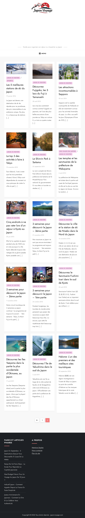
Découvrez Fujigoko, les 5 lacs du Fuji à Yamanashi (40, 92)
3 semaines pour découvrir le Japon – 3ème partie (42, 227)
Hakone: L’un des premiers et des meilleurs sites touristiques (68, 362)
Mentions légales (37, 447)
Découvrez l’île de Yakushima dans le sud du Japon (42, 367)
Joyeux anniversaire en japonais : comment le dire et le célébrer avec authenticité (14, 499)
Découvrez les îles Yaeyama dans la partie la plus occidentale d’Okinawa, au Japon (15, 368)
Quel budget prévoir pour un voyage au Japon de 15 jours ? (14, 477)
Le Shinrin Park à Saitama (41, 160)
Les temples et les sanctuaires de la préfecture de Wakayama (68, 163)
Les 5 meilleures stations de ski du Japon (15, 88)
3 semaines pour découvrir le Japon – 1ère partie (42, 294)
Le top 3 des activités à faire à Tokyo (15, 159)
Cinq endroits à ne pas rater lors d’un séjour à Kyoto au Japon (16, 227)
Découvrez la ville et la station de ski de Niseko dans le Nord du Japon (68, 229)
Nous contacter (37, 450)
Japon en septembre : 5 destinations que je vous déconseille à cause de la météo (13, 455)
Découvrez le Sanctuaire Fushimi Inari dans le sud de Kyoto (69, 278)
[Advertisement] (42, 30)
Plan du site (36, 453)
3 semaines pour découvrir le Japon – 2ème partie (16, 293)
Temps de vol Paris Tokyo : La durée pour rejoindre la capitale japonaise (14, 467)
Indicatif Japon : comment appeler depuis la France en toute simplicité (14, 487)
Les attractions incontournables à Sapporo (68, 90)
